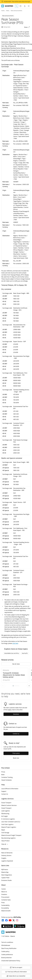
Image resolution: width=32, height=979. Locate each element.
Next (29, 686)
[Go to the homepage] (8, 933)
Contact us (16, 734)
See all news (16, 664)
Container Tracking (7, 777)
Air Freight (4, 816)
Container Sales (6, 900)
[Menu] (28, 6)
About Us (4, 892)
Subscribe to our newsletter (17, 976)
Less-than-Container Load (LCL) (10, 822)
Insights (3, 858)
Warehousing (5, 813)
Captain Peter (5, 877)
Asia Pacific (25, 653)
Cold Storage (5, 832)
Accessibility (5, 908)
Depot (3, 830)
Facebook (6, 920)
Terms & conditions (7, 942)
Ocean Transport (6, 802)
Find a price (16, 753)
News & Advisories (6, 853)
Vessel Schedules (6, 780)
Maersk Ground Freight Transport (11, 835)
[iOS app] (7, 926)
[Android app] (19, 926)
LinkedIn (2, 920)
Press (3, 902)
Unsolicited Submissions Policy (10, 960)
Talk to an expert (17, 967)
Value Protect (5, 841)
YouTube (10, 920)
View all (3, 844)
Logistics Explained (7, 861)
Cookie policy (5, 951)
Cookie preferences (7, 954)
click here (15, 643)
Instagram (17, 920)
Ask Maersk (16, 6)
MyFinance (4, 869)
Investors (4, 894)
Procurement (5, 897)
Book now (16, 758)
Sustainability (5, 905)
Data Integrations (6, 875)
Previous (3, 686)
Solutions (16, 714)
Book (2, 774)
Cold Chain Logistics (7, 824)
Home (3, 10)
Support (21, 6)
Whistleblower (5, 945)
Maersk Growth (5, 911)
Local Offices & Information (9, 788)
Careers (3, 889)
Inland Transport (6, 808)
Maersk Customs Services (9, 805)
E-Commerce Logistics (8, 819)
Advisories (6, 670)
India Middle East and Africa (11, 653)
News (7, 10)
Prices (3, 772)
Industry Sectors (6, 855)
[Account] (24, 6)
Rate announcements (16, 10)
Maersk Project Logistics (8, 827)
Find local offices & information (17, 972)
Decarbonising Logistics (8, 838)
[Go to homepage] (7, 6)
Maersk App (4, 872)
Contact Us (4, 794)
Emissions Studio (6, 880)
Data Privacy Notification (8, 948)
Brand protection (6, 957)
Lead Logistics (5, 811)
